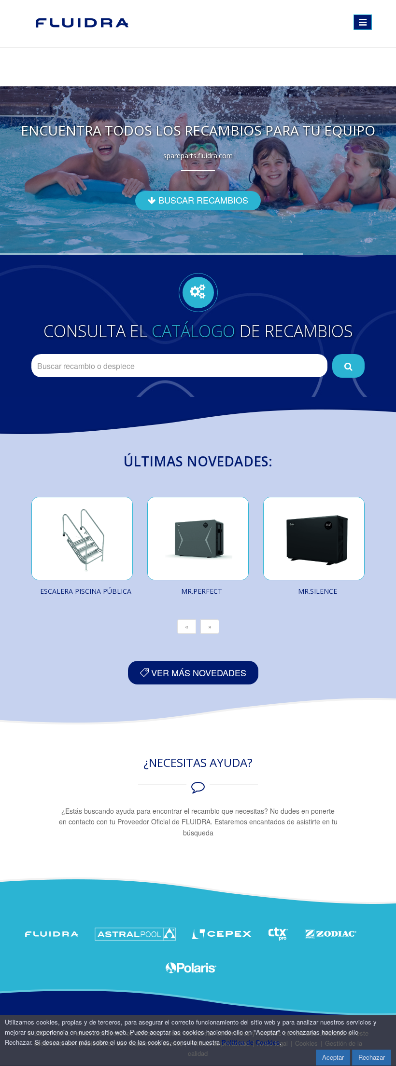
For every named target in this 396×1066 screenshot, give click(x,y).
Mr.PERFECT (201, 591)
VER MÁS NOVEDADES (197, 672)
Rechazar (371, 1057)
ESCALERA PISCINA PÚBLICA (85, 591)
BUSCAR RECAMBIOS (202, 199)
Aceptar (333, 1057)
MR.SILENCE (317, 591)
